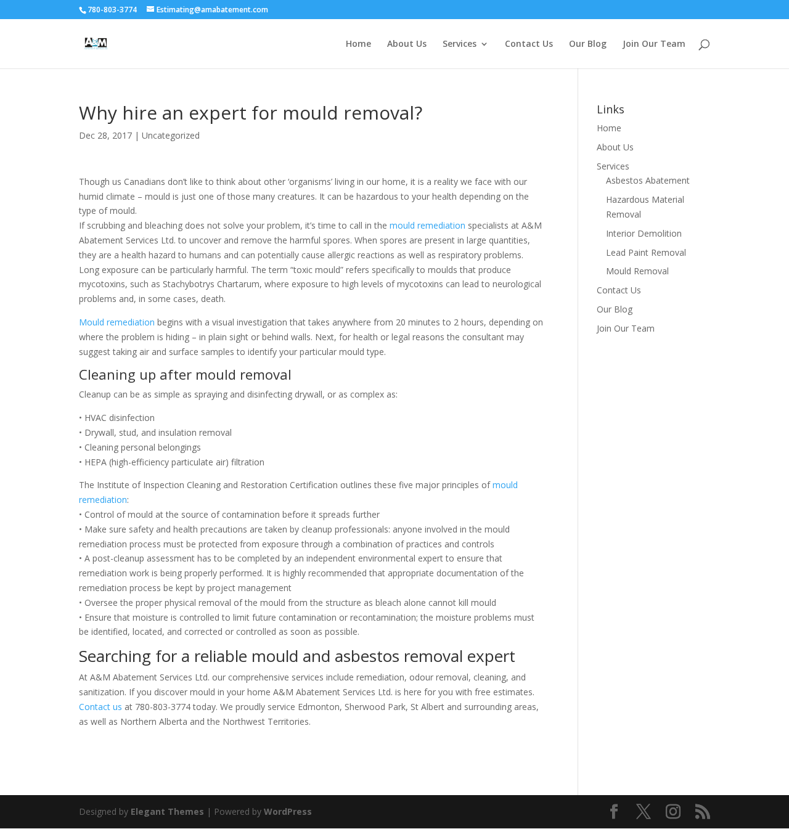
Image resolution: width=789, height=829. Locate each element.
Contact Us (529, 44)
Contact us (100, 707)
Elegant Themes (167, 811)
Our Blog (588, 44)
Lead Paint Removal (646, 252)
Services (459, 44)
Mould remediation (117, 322)
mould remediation (427, 225)
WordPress (288, 811)
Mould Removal (637, 271)
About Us (407, 44)
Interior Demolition (644, 233)
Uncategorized (171, 135)
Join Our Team (654, 44)
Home (358, 44)
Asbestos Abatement (648, 180)
